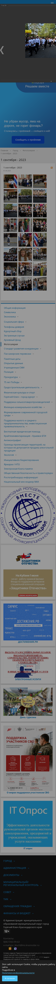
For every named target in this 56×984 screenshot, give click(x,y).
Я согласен (10, 978)
